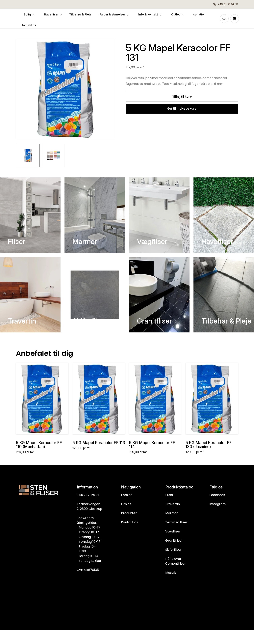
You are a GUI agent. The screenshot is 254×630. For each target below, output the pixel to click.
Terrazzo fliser (176, 522)
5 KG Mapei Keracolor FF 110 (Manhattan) (39, 445)
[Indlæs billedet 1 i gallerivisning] (28, 155)
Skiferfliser (89, 321)
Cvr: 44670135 (88, 570)
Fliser (16, 241)
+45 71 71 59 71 (88, 495)
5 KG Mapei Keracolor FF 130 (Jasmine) (209, 445)
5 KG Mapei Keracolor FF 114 (152, 445)
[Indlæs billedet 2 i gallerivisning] (53, 155)
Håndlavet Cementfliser (175, 561)
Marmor (84, 241)
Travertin (22, 321)
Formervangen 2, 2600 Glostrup (89, 506)
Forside (126, 495)
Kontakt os (129, 522)
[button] (28, 14)
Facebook (217, 495)
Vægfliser (152, 241)
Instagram (217, 504)
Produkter (129, 513)
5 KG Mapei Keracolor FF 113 (98, 443)
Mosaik (170, 572)
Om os (126, 504)
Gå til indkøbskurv (182, 108)
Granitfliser (154, 321)
